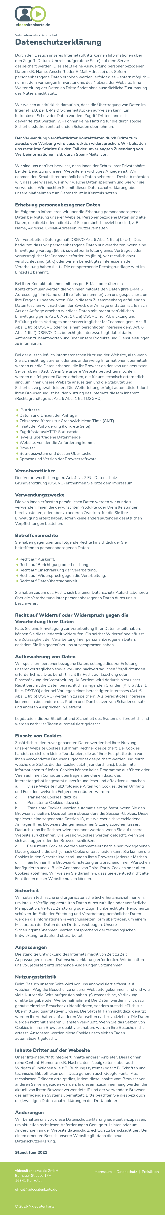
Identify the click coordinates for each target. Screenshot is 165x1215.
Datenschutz (127, 1171)
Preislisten (150, 1171)
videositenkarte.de (31, 1170)
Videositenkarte (26, 35)
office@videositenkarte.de (36, 1189)
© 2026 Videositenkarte (35, 1206)
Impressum (103, 1171)
